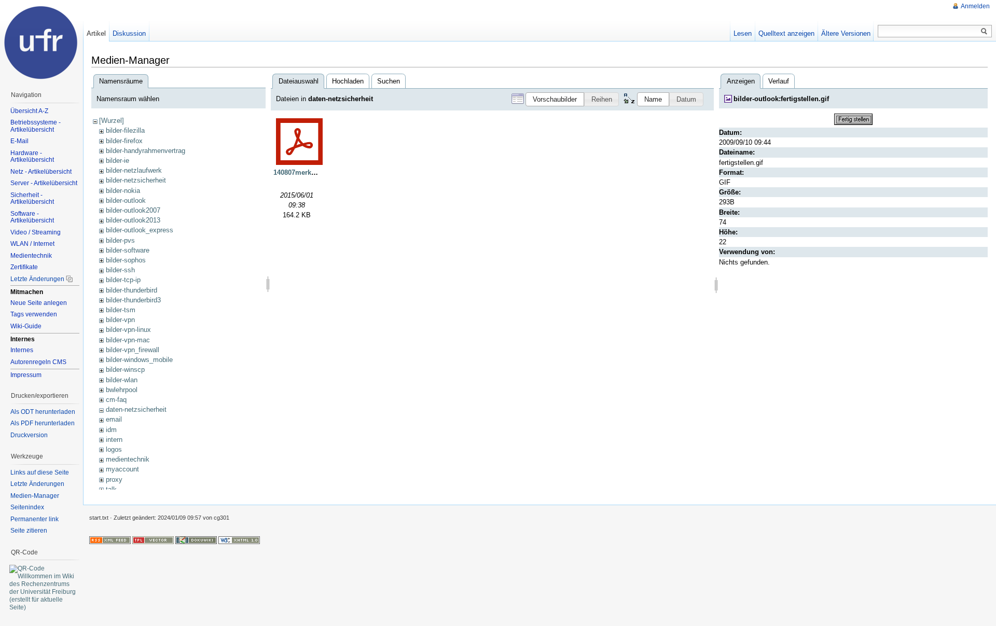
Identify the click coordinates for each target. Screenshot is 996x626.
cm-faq (116, 400)
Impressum (26, 375)
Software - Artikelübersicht (32, 217)
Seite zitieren (28, 530)
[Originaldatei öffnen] (853, 118)
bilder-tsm (120, 310)
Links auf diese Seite (39, 472)
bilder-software (127, 250)
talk (111, 489)
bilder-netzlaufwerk (134, 170)
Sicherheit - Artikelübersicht (32, 198)
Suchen (388, 81)
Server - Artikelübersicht (43, 183)
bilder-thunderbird (131, 290)
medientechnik (127, 459)
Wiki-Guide (26, 326)
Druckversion (29, 435)
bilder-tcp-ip (123, 280)
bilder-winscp (125, 369)
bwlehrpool (121, 390)
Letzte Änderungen (37, 279)
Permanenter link (34, 519)
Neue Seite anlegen (38, 303)
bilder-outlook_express (139, 230)
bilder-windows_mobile (139, 360)
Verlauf (778, 81)
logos (114, 449)
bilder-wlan (121, 380)
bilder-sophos (126, 260)
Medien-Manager (34, 495)
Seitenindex (27, 507)
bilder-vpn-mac (128, 340)
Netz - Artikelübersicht (41, 171)
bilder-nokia (123, 190)
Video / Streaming (35, 232)
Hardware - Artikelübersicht (32, 156)
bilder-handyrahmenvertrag (145, 151)
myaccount (122, 469)
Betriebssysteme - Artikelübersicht (35, 126)
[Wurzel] (111, 120)
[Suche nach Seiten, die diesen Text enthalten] (984, 31)
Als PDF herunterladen (42, 423)
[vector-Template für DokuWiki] (153, 539)
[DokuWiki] (196, 539)
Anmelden (975, 6)
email (114, 419)
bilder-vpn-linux (128, 329)
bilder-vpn (120, 320)
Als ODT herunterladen (42, 411)
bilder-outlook (126, 200)
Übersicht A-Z (29, 111)
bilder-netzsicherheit (136, 180)
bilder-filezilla (125, 130)
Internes (21, 350)
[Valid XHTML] (239, 539)
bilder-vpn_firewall (132, 350)
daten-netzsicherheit (136, 409)
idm (111, 430)
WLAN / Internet (32, 243)
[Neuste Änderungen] (110, 539)
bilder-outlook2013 (133, 220)
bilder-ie (117, 160)
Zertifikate (24, 267)
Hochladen (348, 81)
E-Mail (19, 141)
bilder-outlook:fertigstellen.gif (781, 99)
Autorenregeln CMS (38, 362)
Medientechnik (31, 255)
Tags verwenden (33, 314)
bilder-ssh (120, 270)
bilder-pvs (120, 240)
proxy (114, 479)
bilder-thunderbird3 (133, 300)
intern (114, 439)
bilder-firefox (124, 141)
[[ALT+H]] (41, 41)
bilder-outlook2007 (133, 210)
